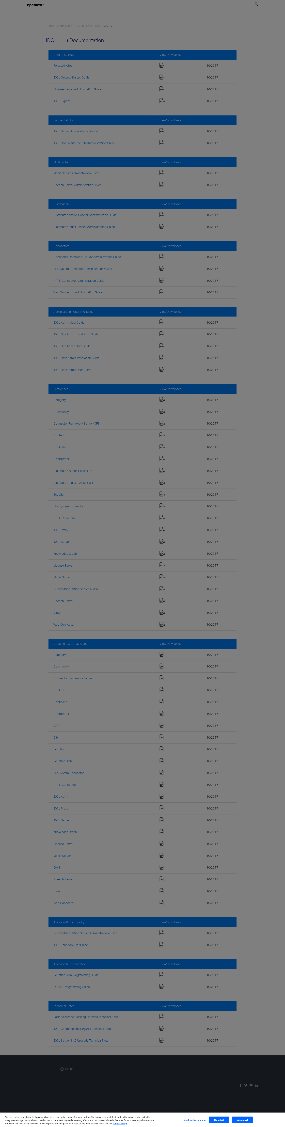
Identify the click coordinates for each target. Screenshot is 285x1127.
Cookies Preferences (195, 1119)
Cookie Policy (120, 1123)
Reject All (219, 1119)
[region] (142, 1119)
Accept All (242, 1119)
